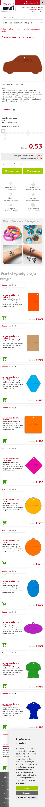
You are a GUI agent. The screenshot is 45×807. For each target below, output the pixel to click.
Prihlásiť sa (34, 4)
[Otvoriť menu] (42, 2)
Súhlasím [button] (26, 788)
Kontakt (7, 802)
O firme (7, 790)
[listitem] (3, 131)
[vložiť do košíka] (4, 318)
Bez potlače (13, 171)
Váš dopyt (7, 777)
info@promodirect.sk (36, 10)
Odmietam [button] (27, 793)
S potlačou (34, 171)
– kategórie (18, 23)
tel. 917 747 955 (37, 12)
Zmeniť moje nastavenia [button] (27, 797)
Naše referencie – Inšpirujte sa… (22, 221)
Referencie (8, 798)
